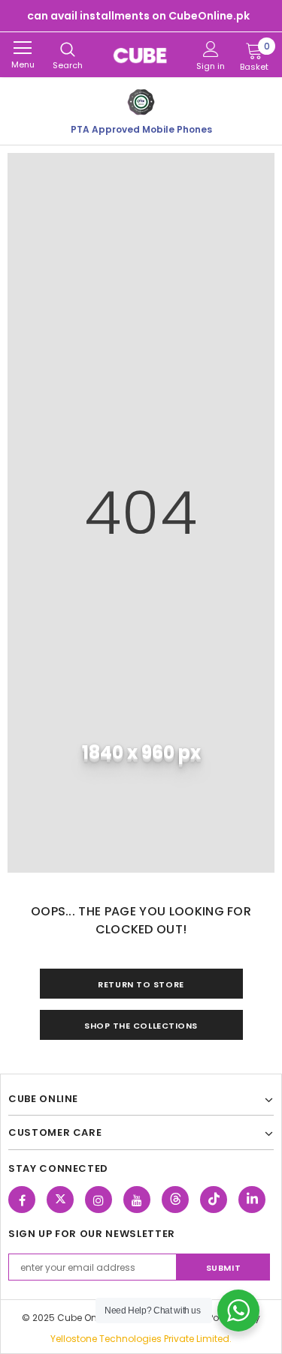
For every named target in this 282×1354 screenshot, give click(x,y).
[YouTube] (136, 1199)
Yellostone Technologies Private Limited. (141, 1338)
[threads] (175, 1199)
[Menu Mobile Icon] (23, 48)
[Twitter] (60, 1199)
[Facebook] (21, 1199)
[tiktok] (213, 1199)
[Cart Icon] (254, 50)
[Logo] (140, 54)
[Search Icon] (67, 50)
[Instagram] (98, 1199)
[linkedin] (251, 1199)
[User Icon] (211, 49)
